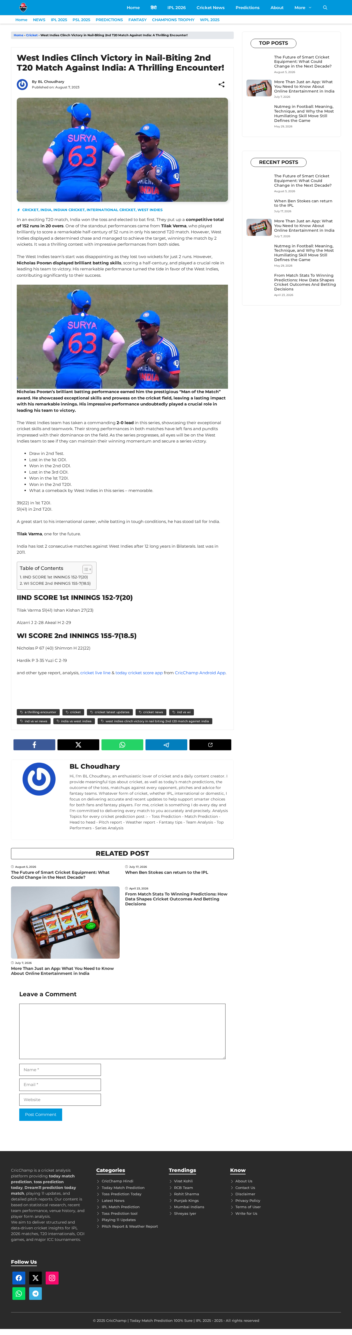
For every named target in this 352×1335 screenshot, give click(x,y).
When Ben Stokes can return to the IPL (166, 872)
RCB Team (183, 1187)
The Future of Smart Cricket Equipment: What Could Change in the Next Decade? (60, 875)
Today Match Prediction (123, 1187)
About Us (243, 1181)
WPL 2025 (209, 19)
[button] (325, 7)
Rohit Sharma (186, 1194)
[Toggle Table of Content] (84, 569)
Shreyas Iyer (185, 1213)
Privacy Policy (247, 1200)
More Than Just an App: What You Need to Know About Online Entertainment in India (62, 971)
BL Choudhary (51, 81)
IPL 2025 (59, 19)
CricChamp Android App (200, 672)
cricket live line (95, 672)
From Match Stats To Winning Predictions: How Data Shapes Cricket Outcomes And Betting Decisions (176, 898)
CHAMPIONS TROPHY (173, 19)
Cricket (32, 35)
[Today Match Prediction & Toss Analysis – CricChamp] (23, 7)
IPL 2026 (176, 7)
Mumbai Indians (189, 1207)
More (300, 7)
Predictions (248, 7)
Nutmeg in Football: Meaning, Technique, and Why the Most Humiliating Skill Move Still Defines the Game (304, 113)
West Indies (150, 210)
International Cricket (111, 210)
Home (133, 7)
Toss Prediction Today (121, 1194)
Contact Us (245, 1187)
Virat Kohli (183, 1181)
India (45, 210)
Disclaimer (245, 1194)
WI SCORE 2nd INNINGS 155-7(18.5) (57, 583)
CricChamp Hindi (117, 1181)
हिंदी (153, 7)
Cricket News (211, 7)
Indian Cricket (69, 210)
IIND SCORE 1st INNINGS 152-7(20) (55, 577)
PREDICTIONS (109, 19)
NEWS (39, 19)
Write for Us (246, 1213)
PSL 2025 (81, 19)
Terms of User (248, 1207)
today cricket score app (139, 672)
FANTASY (137, 19)
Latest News (113, 1200)
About (277, 7)
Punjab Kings (186, 1200)
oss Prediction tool (121, 1213)
